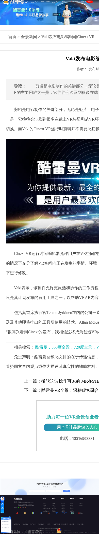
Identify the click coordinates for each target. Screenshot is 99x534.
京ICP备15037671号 (47, 530)
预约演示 (89, 1)
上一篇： (32, 381)
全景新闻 (29, 37)
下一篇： (32, 390)
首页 (12, 37)
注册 (85, 1)
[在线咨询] (2, 498)
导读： (20, 86)
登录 (83, 1)
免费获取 (66, 490)
